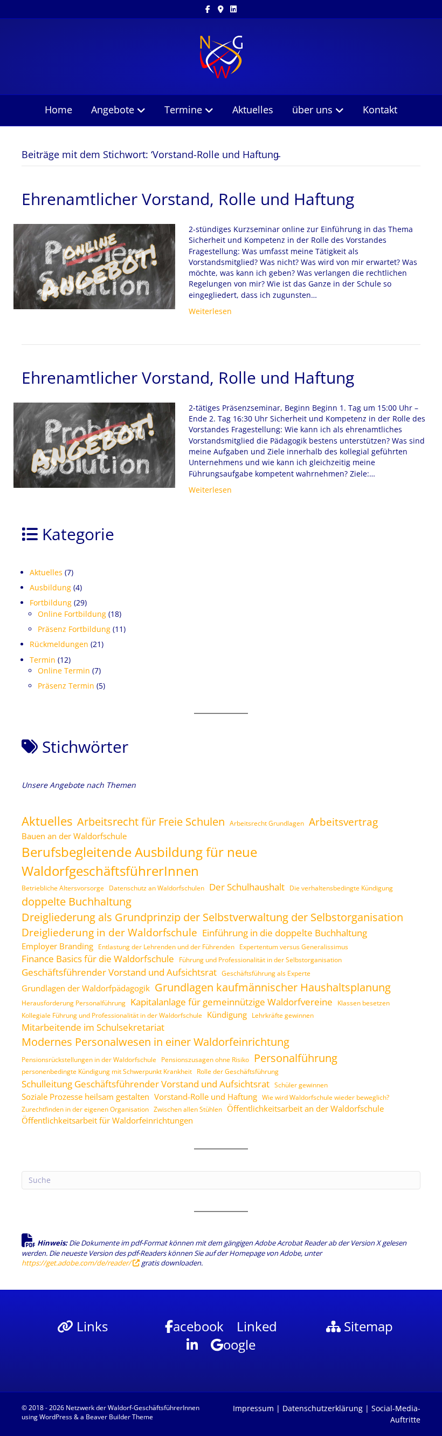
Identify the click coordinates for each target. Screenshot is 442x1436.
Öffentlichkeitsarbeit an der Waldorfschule (305, 1108)
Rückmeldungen (59, 644)
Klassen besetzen (363, 1003)
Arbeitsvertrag (343, 822)
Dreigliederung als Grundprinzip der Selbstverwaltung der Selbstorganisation (212, 916)
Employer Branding (57, 946)
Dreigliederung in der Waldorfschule (109, 932)
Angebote (112, 109)
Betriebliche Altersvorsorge (63, 888)
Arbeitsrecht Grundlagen (267, 823)
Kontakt (380, 109)
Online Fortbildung (72, 614)
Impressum (253, 1408)
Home (58, 109)
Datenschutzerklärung (322, 1408)
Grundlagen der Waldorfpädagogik (86, 988)
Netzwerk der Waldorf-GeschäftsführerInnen (132, 1407)
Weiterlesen (210, 311)
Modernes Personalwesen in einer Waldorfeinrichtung (155, 1041)
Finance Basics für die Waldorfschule (98, 958)
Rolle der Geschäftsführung (238, 1071)
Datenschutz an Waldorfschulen (156, 888)
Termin (43, 660)
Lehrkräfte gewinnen (283, 1015)
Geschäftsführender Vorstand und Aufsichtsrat (119, 972)
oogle (239, 1344)
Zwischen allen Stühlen (188, 1109)
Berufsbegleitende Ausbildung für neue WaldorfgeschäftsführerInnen (139, 861)
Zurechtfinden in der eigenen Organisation (85, 1109)
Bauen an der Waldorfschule (74, 836)
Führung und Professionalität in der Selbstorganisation (260, 959)
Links (90, 1326)
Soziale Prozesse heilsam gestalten (85, 1096)
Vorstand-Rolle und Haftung (205, 1096)
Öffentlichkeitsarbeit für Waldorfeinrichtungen (107, 1120)
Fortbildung (51, 602)
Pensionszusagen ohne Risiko (205, 1059)
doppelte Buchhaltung (77, 901)
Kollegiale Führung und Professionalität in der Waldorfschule (112, 1015)
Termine (183, 109)
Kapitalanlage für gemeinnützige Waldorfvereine (231, 1002)
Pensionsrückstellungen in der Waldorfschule (89, 1059)
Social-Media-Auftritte (395, 1414)
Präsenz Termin (66, 685)
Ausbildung (50, 587)
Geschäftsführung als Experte (266, 973)
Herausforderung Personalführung (74, 1003)
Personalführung (295, 1057)
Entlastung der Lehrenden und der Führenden (166, 946)
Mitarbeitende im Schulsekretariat (93, 1027)
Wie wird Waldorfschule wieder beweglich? (325, 1097)
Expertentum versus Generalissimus (293, 946)
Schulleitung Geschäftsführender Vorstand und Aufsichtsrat (146, 1084)
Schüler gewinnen (301, 1085)
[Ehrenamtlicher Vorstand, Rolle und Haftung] (94, 266)
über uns (312, 109)
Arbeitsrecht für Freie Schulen (151, 821)
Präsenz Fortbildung (74, 629)
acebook (198, 1326)
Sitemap (367, 1326)
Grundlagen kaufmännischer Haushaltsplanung (273, 987)
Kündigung (227, 1014)
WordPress (55, 1416)
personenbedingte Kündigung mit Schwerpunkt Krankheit (107, 1071)
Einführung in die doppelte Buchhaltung (284, 933)
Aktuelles (252, 109)
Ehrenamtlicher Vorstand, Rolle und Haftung (188, 199)
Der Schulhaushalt (247, 887)
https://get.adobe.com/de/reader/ (77, 1263)
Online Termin (64, 670)
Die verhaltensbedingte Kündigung (341, 888)
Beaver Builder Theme (119, 1416)
